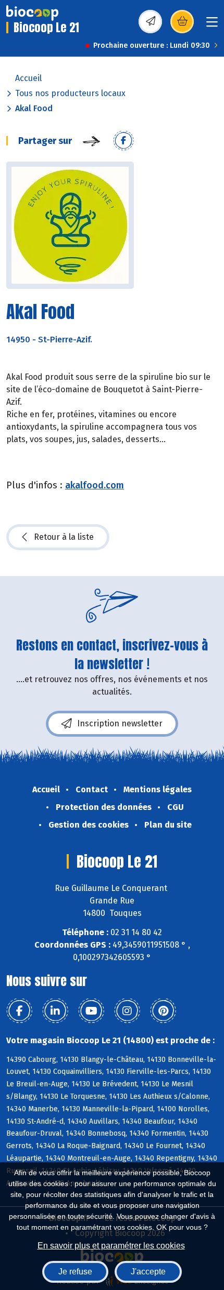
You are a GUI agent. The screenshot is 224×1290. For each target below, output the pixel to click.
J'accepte (148, 1271)
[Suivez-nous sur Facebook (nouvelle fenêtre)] (19, 1011)
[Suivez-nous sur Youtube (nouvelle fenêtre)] (91, 1011)
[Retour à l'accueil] (32, 13)
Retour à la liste (64, 537)
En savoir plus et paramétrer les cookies (111, 1245)
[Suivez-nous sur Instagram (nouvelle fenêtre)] (127, 1011)
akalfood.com (94, 485)
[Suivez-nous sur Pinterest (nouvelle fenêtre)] (163, 1011)
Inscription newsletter (120, 723)
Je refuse (75, 1271)
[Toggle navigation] (212, 25)
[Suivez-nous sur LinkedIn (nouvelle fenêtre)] (55, 1011)
